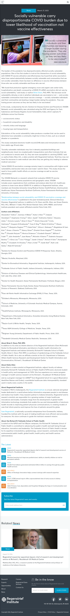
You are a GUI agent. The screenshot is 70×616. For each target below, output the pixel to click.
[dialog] (68, 2)
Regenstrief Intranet (63, 612)
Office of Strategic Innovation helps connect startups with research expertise (33, 472)
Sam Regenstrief (7, 411)
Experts (3, 582)
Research (4, 579)
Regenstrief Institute (37, 390)
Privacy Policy (42, 612)
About (3, 589)
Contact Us (19, 587)
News (3, 592)
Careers (18, 579)
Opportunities (6, 585)
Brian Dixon (37, 93)
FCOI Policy (51, 612)
